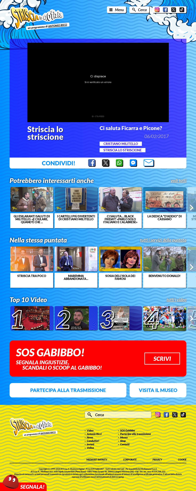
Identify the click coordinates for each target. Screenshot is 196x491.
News (90, 437)
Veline (90, 447)
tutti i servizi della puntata (163, 240)
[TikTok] (181, 9)
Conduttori (93, 440)
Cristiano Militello (120, 144)
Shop (123, 440)
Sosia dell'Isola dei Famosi (120, 277)
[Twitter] (173, 9)
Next (191, 207)
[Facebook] (165, 9)
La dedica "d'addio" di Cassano (164, 218)
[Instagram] (157, 9)
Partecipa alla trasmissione (68, 390)
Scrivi (162, 358)
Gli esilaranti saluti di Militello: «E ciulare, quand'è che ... (32, 219)
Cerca (142, 9)
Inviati (90, 444)
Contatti (124, 444)
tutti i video (176, 299)
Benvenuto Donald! (165, 275)
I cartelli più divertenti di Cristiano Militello (76, 218)
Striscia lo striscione (122, 150)
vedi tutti (178, 180)
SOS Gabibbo (127, 430)
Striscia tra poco (31, 275)
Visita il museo (158, 390)
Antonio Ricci (94, 433)
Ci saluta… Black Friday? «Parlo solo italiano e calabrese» (120, 219)
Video (90, 430)
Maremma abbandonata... (76, 277)
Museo (124, 437)
